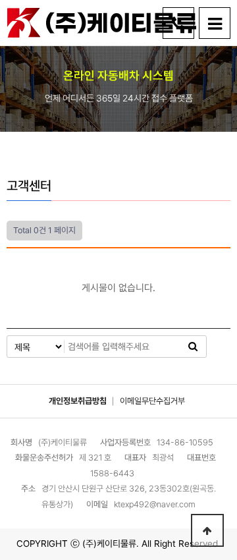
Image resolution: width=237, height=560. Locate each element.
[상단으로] (207, 530)
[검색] (193, 346)
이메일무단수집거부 (152, 401)
